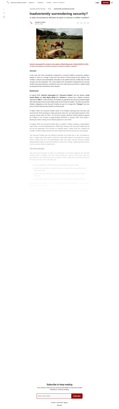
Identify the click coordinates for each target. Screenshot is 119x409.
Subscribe (105, 2)
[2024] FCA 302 (83, 64)
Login (97, 2)
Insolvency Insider (40, 22)
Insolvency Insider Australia (37, 9)
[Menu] (112, 2)
